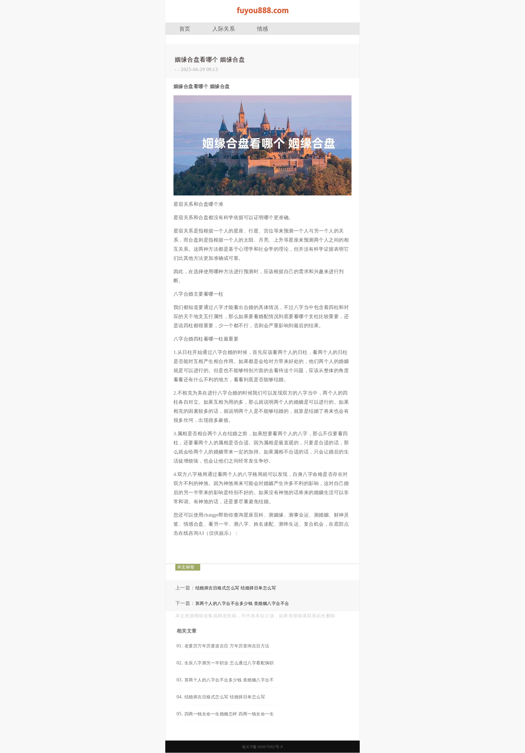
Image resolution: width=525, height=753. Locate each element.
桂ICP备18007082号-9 (262, 747)
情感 (262, 29)
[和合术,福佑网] (262, 17)
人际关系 (223, 29)
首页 (184, 29)
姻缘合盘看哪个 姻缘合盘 (210, 59)
